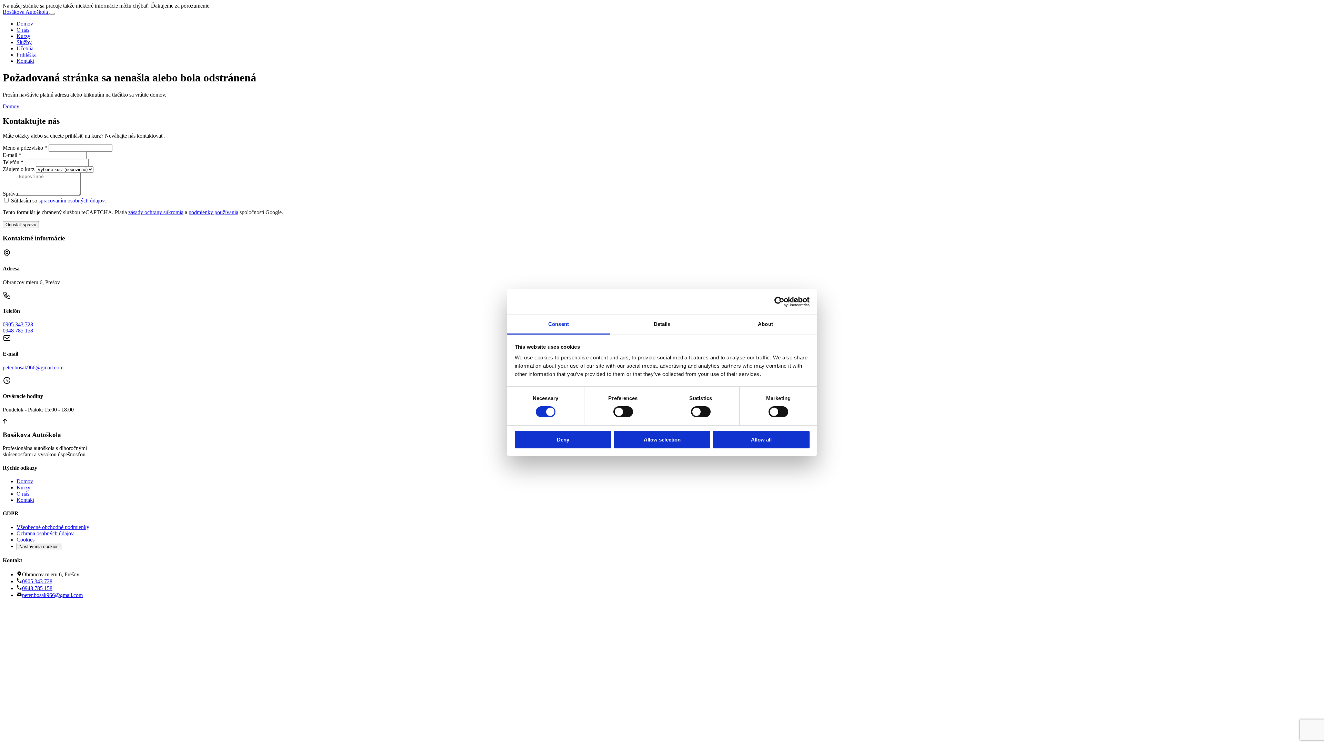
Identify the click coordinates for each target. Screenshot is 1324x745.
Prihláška (27, 55)
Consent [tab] (558, 324)
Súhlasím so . (58, 200)
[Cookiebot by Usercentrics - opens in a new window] (779, 301)
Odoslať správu (21, 224)
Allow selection (662, 440)
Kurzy (23, 36)
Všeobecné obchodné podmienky (53, 527)
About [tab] (765, 324)
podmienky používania (213, 212)
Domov (25, 24)
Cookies (25, 540)
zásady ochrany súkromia (155, 212)
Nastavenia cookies (39, 546)
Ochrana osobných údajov (45, 533)
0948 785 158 (18, 331)
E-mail (13, 155)
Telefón (14, 162)
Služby (24, 42)
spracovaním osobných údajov (71, 200)
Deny (563, 440)
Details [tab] (662, 324)
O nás (23, 30)
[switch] (623, 411)
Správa (10, 194)
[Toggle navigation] (52, 14)
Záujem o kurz (18, 169)
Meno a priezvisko (26, 148)
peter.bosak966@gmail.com (33, 367)
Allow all (761, 440)
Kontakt (25, 61)
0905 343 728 (18, 324)
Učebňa (25, 48)
